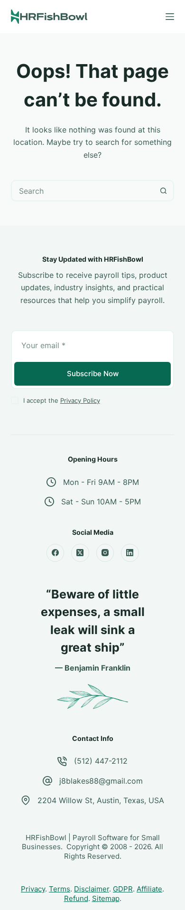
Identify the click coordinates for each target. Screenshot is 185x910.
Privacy (33, 888)
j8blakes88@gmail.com (101, 781)
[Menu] (170, 16)
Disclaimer (91, 888)
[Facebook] (55, 553)
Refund (76, 898)
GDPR (123, 888)
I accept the (61, 400)
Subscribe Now (93, 373)
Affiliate (149, 888)
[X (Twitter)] (80, 553)
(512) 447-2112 (101, 761)
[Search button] (163, 190)
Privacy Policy (80, 400)
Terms (59, 888)
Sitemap (106, 898)
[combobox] (82, 190)
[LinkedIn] (130, 553)
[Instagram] (105, 553)
